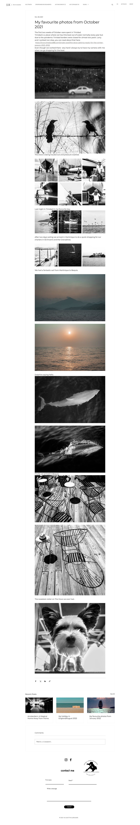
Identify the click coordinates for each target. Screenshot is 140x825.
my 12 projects (74, 4)
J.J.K (8, 4)
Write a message (52, 788)
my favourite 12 (60, 4)
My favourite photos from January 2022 (100, 717)
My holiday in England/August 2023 (68, 717)
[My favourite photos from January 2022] (101, 705)
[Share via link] (50, 681)
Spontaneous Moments (43, 4)
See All (112, 694)
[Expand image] (46, 170)
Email (70, 780)
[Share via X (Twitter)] (40, 681)
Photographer (17, 5)
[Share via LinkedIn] (45, 681)
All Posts (28, 4)
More (85, 4)
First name (48, 780)
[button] (112, 4)
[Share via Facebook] (36, 681)
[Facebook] (71, 760)
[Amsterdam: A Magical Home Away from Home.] (39, 705)
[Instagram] (66, 760)
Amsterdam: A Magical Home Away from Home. (38, 717)
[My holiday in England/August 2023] (70, 705)
